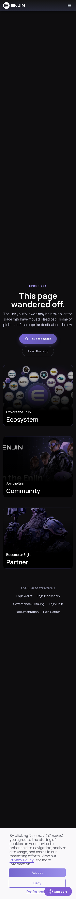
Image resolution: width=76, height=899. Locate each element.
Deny (37, 883)
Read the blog (38, 351)
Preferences (37, 892)
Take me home (40, 339)
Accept (37, 872)
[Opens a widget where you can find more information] (58, 892)
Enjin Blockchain (48, 596)
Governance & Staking (29, 604)
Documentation (27, 612)
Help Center (51, 612)
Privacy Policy (22, 859)
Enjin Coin (56, 604)
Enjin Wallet (24, 596)
